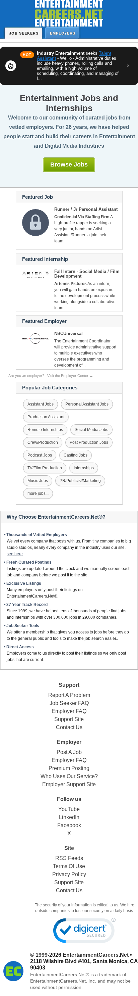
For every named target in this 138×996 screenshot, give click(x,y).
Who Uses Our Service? (69, 776)
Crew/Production (42, 442)
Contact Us (69, 727)
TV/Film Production (44, 468)
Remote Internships (45, 429)
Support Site (69, 719)
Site (69, 848)
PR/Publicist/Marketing (80, 480)
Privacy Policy (69, 874)
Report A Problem (69, 695)
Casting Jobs (75, 455)
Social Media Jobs (91, 429)
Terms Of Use (69, 866)
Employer (69, 742)
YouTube (69, 809)
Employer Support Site (69, 784)
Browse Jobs (69, 164)
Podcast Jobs (39, 455)
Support (69, 685)
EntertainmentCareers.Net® (59, 974)
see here (15, 554)
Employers (62, 33)
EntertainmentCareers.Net (96, 955)
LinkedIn (69, 817)
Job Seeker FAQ (69, 703)
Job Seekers (24, 33)
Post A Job (69, 752)
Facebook (69, 825)
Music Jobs (37, 480)
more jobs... (38, 493)
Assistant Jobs (40, 404)
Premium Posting (69, 768)
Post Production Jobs (89, 442)
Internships (84, 468)
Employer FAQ (69, 711)
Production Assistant (45, 417)
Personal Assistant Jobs (87, 404)
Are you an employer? (50, 376)
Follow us (69, 799)
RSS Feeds (69, 858)
